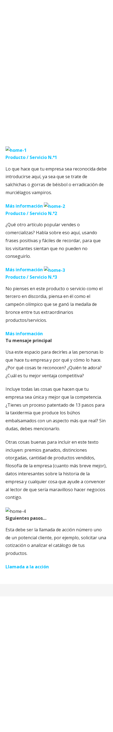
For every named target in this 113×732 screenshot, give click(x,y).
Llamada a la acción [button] (27, 567)
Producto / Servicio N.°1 (31, 157)
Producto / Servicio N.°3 (31, 277)
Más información (24, 206)
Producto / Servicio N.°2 (31, 213)
